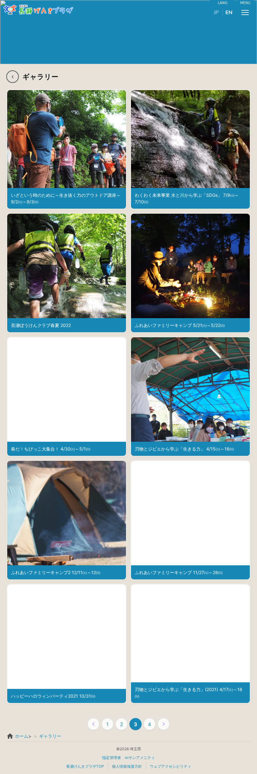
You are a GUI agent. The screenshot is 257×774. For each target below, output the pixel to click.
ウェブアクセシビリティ (170, 766)
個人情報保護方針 (127, 766)
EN (228, 12)
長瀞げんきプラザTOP (85, 766)
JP (216, 12)
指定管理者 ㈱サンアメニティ (128, 757)
